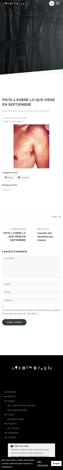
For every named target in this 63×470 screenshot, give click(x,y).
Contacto (11, 437)
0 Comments (29, 111)
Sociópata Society (18, 410)
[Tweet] (50, 217)
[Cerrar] (52, 446)
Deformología (17, 419)
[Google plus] (54, 217)
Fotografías (12, 432)
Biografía (11, 391)
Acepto (56, 463)
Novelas (11, 400)
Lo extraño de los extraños (23, 405)
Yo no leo (14, 428)
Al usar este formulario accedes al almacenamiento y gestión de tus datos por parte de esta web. (31, 312)
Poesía (10, 414)
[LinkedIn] (45, 221)
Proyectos (12, 423)
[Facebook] (45, 217)
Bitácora (46, 111)
